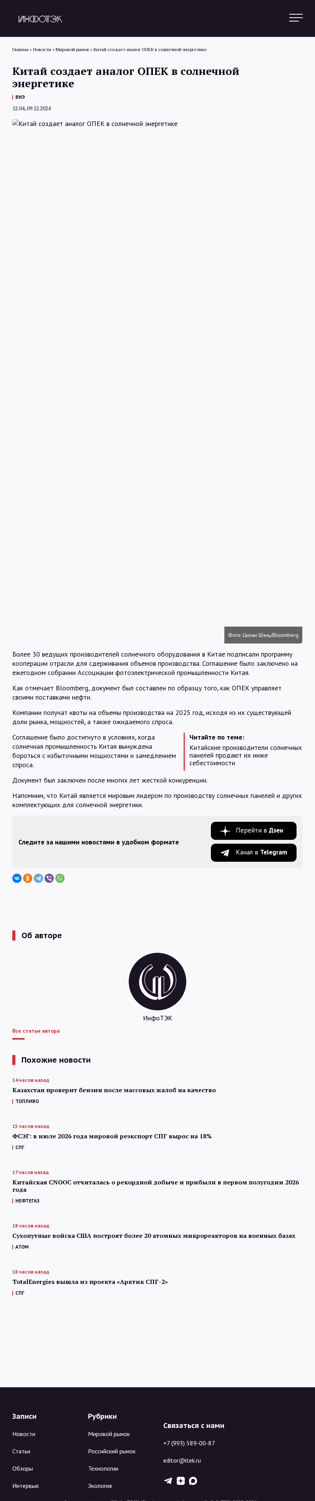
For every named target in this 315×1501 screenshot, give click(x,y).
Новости (23, 1434)
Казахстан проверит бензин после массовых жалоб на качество (114, 1090)
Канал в (261, 852)
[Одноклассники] (27, 878)
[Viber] (49, 878)
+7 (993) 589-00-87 (189, 1443)
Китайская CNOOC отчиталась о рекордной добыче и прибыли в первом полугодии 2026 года (155, 1186)
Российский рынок (112, 1451)
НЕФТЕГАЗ (27, 1201)
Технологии (103, 1468)
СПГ (20, 1147)
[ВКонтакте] (17, 878)
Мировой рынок (109, 1434)
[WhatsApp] (60, 878)
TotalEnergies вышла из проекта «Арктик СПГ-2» (90, 1281)
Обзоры (22, 1468)
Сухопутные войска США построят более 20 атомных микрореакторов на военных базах (153, 1235)
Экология (100, 1485)
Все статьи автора (36, 1030)
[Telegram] (38, 878)
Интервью (25, 1485)
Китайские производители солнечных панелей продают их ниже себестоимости (245, 755)
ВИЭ (20, 97)
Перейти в (259, 830)
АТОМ (22, 1247)
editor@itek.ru (182, 1460)
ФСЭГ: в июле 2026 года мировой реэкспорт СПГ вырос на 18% (112, 1136)
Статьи (21, 1451)
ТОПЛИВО (27, 1101)
